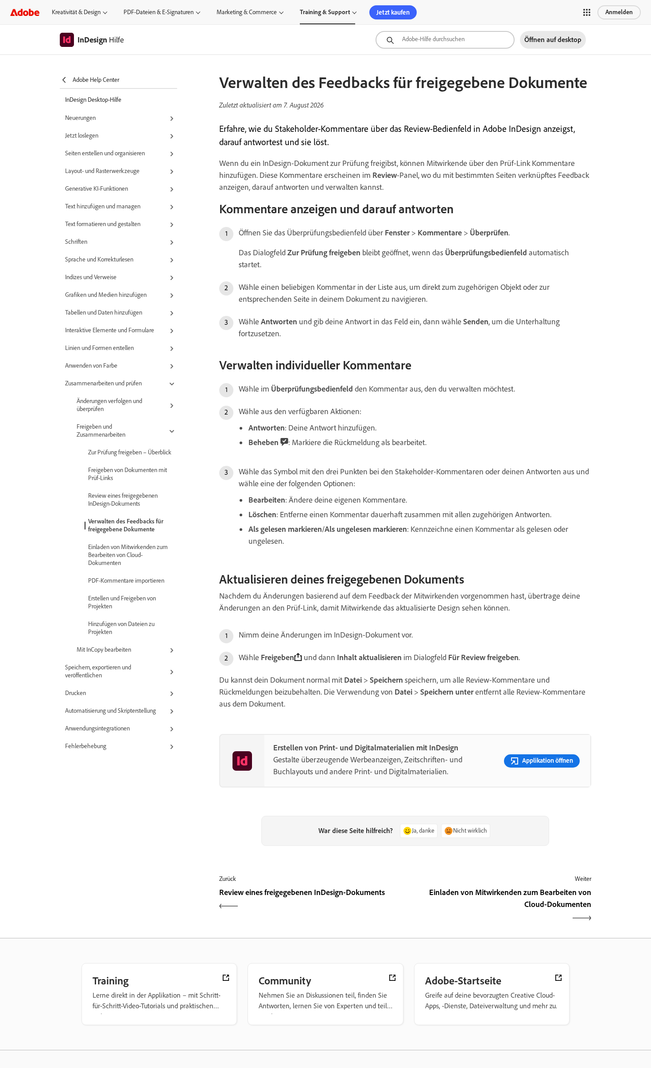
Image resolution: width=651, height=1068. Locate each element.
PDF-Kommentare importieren (126, 580)
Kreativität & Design (76, 12)
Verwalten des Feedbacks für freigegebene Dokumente (125, 525)
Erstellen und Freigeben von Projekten (122, 602)
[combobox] (445, 40)
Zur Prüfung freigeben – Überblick (129, 452)
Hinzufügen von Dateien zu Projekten (121, 628)
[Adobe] (25, 12)
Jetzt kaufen (393, 12)
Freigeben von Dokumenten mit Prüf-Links (127, 474)
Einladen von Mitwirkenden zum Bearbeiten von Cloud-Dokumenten (128, 555)
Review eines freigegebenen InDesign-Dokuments (123, 499)
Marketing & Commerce (247, 12)
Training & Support (325, 12)
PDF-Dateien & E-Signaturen (159, 12)
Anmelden (619, 12)
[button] (587, 12)
